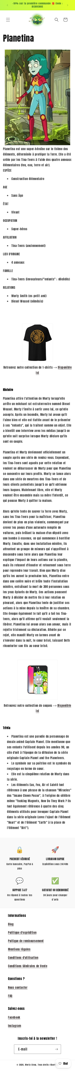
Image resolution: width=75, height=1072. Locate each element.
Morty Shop (30, 1064)
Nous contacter (17, 987)
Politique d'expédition (22, 932)
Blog (11, 924)
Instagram (14, 1025)
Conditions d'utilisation (23, 957)
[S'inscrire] (56, 1049)
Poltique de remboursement (26, 941)
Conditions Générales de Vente (27, 966)
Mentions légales (19, 949)
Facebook (14, 1017)
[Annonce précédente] (7, 5)
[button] (8, 19)
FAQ (10, 996)
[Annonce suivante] (67, 5)
